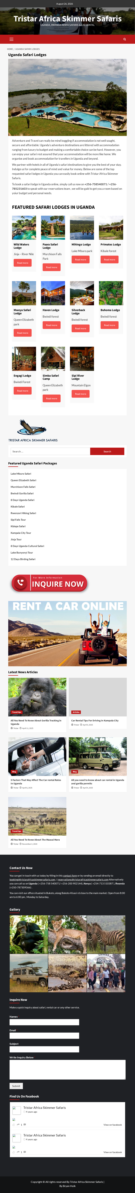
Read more (22, 262)
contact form (70, 875)
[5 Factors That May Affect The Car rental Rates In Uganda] (37, 756)
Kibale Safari (18, 506)
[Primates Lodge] (111, 228)
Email (13, 1030)
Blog (14, 771)
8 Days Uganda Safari (22, 499)
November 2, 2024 (29, 844)
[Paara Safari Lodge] (53, 228)
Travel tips (16, 712)
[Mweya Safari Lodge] (24, 293)
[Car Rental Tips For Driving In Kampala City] (98, 697)
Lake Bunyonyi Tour (22, 552)
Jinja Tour (16, 539)
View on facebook (113, 1124)
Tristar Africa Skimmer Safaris (68, 19)
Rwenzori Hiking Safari (23, 513)
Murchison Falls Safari (23, 486)
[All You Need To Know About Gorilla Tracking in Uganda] (37, 697)
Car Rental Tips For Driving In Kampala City (95, 720)
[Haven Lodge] (53, 293)
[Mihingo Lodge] (82, 228)
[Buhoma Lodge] (111, 293)
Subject (14, 1043)
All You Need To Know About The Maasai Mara (35, 840)
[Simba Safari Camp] (53, 359)
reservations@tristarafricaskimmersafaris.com (83, 879)
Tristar (15, 728)
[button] (11, 39)
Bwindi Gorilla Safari (22, 493)
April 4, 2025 (88, 787)
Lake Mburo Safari (21, 473)
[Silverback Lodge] (82, 293)
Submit (16, 1085)
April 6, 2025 (27, 787)
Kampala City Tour (21, 532)
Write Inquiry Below (22, 1057)
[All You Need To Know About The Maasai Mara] (37, 816)
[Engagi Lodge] (24, 359)
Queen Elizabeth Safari (23, 480)
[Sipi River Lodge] (82, 359)
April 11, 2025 (27, 728)
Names (14, 1016)
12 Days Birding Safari (23, 559)
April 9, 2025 (88, 724)
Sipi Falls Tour (18, 519)
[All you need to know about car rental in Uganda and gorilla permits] (98, 756)
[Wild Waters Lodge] (24, 228)
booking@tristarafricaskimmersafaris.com (32, 879)
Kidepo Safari (18, 526)
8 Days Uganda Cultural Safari (27, 545)
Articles (76, 712)
